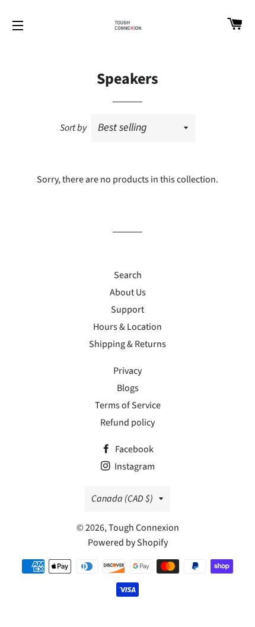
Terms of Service (128, 405)
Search (128, 275)
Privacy (127, 370)
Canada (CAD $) (122, 498)
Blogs (128, 388)
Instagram (134, 466)
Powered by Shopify (128, 542)
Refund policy (127, 422)
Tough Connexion (144, 527)
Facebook (133, 449)
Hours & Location (127, 326)
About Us (128, 292)
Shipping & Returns (127, 344)
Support (127, 309)
